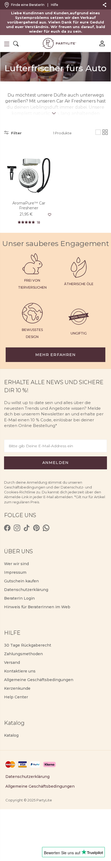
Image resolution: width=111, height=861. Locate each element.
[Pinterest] (36, 528)
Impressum (15, 572)
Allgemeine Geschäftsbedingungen (38, 679)
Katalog (11, 735)
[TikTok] (26, 528)
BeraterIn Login (19, 598)
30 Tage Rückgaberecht (27, 645)
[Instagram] (17, 528)
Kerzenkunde (17, 688)
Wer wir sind (16, 563)
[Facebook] (7, 528)
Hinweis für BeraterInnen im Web (37, 606)
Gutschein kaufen (21, 581)
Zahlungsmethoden (23, 653)
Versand (12, 662)
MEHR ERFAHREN (55, 354)
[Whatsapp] (46, 528)
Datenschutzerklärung (26, 589)
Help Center (16, 697)
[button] (7, 44)
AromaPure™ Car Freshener (28, 205)
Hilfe (54, 5)
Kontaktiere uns (20, 671)
